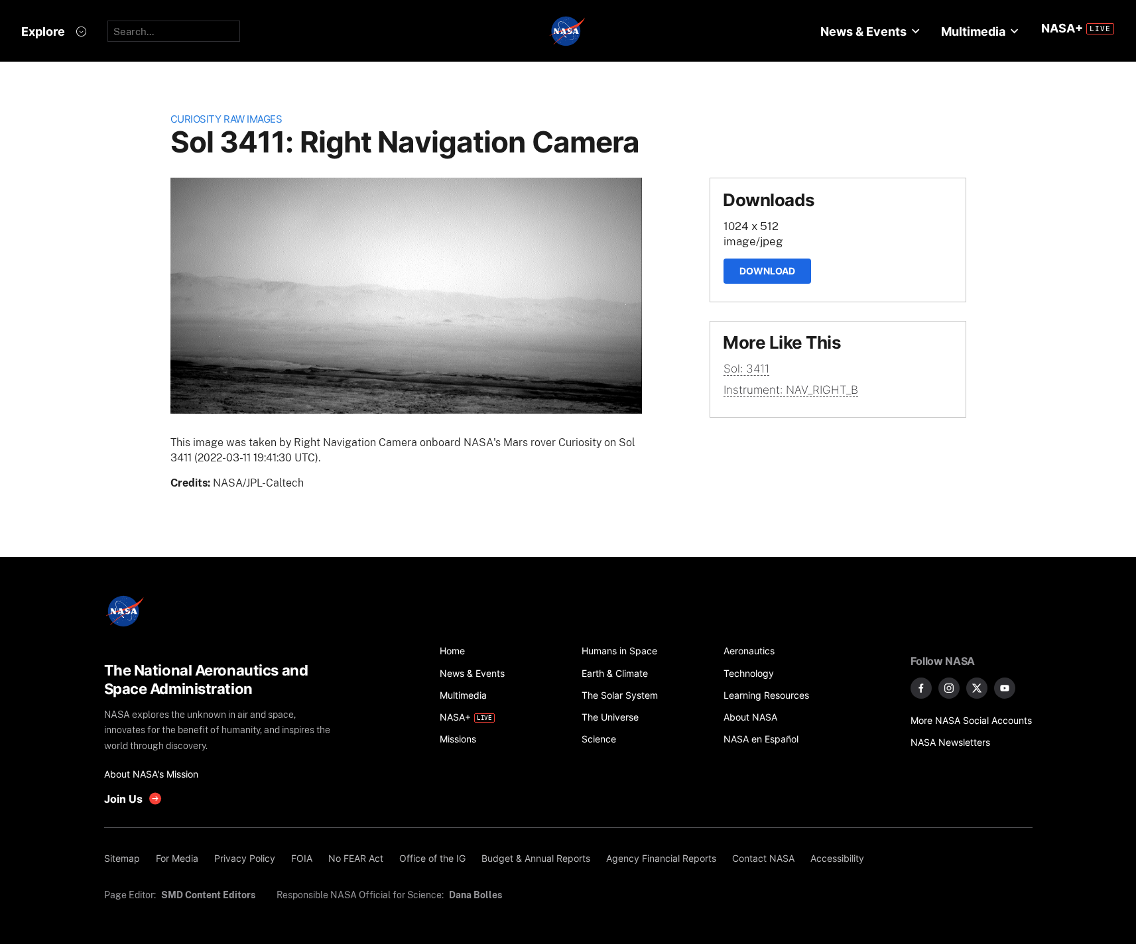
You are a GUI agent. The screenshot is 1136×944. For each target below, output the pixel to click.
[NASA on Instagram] (949, 688)
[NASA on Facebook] (921, 688)
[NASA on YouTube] (1004, 688)
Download (767, 270)
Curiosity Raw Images (226, 119)
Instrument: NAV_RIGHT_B (791, 389)
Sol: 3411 (746, 368)
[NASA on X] (976, 688)
